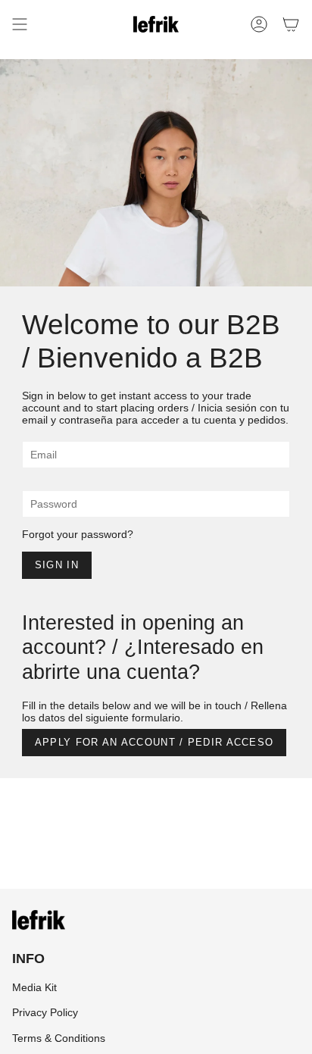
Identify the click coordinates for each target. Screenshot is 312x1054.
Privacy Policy (45, 1012)
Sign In (57, 565)
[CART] (291, 24)
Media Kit (34, 987)
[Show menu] (20, 24)
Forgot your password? (77, 534)
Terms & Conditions (58, 1038)
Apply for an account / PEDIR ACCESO (154, 742)
